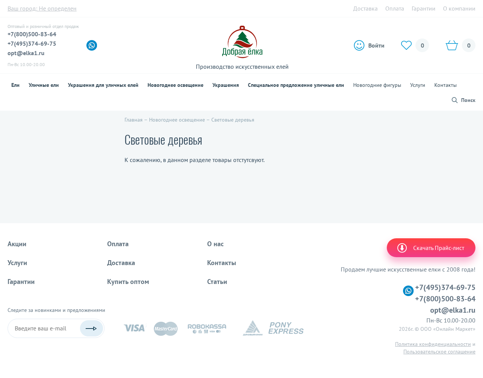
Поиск (468, 100)
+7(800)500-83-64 (32, 34)
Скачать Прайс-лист (438, 247)
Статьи (217, 281)
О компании (459, 8)
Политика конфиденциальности (433, 344)
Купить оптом (128, 281)
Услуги (417, 85)
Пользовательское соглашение (439, 351)
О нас (215, 243)
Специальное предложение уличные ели (296, 85)
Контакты (445, 85)
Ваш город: (42, 8)
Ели (15, 85)
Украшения (225, 85)
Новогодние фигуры (377, 85)
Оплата (394, 8)
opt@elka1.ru (26, 53)
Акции (17, 243)
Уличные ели (44, 85)
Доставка (365, 8)
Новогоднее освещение (175, 85)
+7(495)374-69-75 (32, 43)
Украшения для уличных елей (103, 85)
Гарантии (423, 8)
